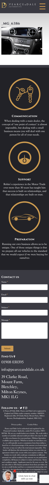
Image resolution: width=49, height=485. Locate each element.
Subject (5, 307)
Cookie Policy (32, 424)
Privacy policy (16, 424)
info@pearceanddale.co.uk (22, 369)
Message (5, 320)
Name (4, 282)
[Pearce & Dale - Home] (20, 5)
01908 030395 (12, 362)
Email (4, 294)
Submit (7, 348)
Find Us (7, 356)
